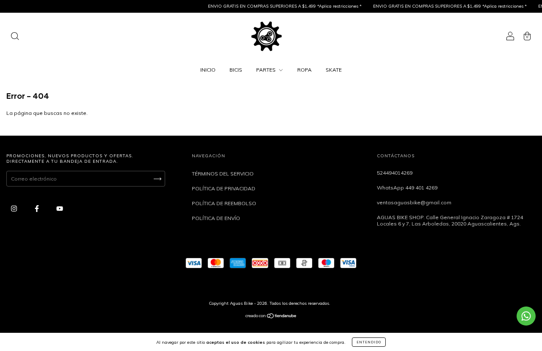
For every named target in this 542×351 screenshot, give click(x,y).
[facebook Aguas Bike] (37, 208)
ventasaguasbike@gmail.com (414, 202)
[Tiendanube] (271, 317)
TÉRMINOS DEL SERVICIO (223, 173)
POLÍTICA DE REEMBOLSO (224, 203)
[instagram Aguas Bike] (14, 208)
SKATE (334, 70)
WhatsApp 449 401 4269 (407, 187)
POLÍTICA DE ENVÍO (216, 218)
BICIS (236, 70)
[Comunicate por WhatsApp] (526, 316)
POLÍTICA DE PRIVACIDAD (223, 188)
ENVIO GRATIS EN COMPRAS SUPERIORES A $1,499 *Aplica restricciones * (280, 6)
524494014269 (394, 173)
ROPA (304, 70)
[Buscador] (15, 37)
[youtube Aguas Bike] (59, 208)
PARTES (266, 70)
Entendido (369, 342)
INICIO (208, 70)
